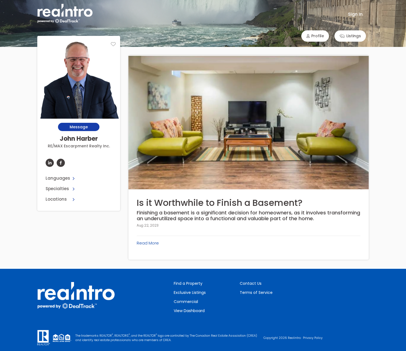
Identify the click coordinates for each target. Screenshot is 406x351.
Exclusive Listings (190, 292)
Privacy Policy (313, 338)
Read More (148, 243)
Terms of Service (256, 292)
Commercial (186, 301)
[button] (315, 36)
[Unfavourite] (113, 44)
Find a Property (188, 283)
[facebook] (61, 163)
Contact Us (251, 283)
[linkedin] (50, 163)
